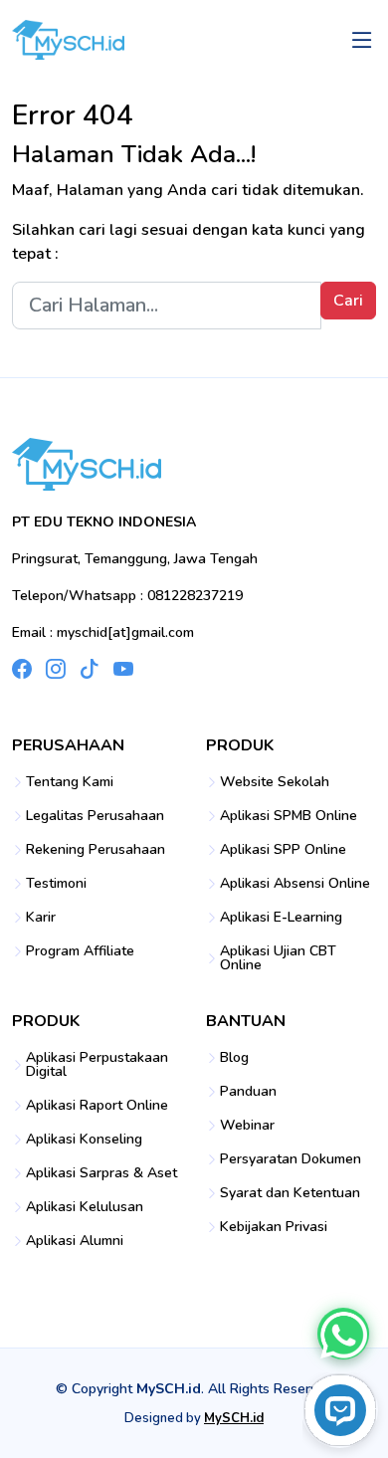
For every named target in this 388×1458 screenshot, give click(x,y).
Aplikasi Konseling (84, 1139)
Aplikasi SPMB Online (288, 816)
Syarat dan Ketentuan (290, 1193)
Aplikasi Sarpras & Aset (101, 1173)
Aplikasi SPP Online (283, 850)
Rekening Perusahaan (95, 850)
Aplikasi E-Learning (281, 918)
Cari (348, 301)
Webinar (247, 1126)
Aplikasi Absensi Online (295, 884)
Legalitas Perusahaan (95, 816)
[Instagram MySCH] (56, 669)
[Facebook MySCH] (22, 669)
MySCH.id (234, 1418)
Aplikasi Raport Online (97, 1106)
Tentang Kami (69, 782)
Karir (41, 918)
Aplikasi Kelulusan (84, 1207)
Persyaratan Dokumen (290, 1159)
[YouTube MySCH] (123, 669)
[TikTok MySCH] (89, 669)
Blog (234, 1058)
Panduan (248, 1092)
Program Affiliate (80, 951)
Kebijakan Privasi (273, 1227)
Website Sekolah (274, 782)
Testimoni (56, 884)
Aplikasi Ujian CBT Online (278, 958)
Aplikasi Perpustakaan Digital (97, 1065)
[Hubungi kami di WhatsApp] (342, 1333)
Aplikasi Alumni (74, 1241)
